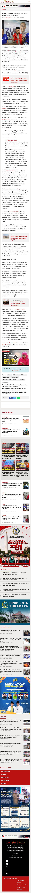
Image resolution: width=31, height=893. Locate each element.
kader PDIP (12, 86)
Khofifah (10, 374)
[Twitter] (14, 398)
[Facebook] (11, 398)
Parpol (3, 504)
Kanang (4, 108)
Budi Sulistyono (14, 377)
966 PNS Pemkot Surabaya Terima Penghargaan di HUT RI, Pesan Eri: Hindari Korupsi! (16, 595)
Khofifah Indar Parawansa (20, 52)
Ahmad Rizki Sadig (20, 309)
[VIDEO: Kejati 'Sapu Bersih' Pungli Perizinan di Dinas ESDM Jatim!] (22, 448)
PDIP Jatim (23, 374)
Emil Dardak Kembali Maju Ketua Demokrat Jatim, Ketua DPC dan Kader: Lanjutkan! (11, 507)
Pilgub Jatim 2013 (14, 189)
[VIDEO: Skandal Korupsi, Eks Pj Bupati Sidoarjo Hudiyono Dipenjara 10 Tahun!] (8, 448)
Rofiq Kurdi (5, 344)
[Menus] (29, 1)
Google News (15, 370)
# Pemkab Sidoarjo (5, 780)
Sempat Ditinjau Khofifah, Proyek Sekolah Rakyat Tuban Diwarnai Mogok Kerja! (19, 238)
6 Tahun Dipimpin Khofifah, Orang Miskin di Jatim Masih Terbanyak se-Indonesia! (19, 80)
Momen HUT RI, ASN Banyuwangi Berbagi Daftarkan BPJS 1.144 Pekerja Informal (16, 590)
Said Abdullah (6, 119)
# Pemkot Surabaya (5, 771)
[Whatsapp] (18, 398)
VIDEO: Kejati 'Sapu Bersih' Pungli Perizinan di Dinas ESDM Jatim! (22, 457)
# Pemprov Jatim (5, 777)
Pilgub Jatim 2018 (14, 211)
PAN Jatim (16, 71)
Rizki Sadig (15, 379)
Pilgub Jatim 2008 (10, 170)
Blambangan (5, 417)
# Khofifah (3, 783)
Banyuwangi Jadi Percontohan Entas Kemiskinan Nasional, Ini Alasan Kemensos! (10, 431)
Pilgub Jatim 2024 (7, 379)
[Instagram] (7, 868)
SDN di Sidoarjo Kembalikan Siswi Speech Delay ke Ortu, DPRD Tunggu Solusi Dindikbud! (12, 518)
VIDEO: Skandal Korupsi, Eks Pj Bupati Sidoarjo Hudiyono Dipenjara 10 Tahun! (8, 457)
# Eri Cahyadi (4, 774)
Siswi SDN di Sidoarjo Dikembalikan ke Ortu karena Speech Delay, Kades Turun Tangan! (16, 584)
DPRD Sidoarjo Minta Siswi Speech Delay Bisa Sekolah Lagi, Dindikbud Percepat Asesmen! (11, 496)
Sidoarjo (4, 493)
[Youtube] (7, 871)
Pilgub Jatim (12, 343)
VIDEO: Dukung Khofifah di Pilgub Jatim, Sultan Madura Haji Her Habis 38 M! (8, 474)
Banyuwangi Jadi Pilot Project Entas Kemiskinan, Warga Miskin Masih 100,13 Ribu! (11, 420)
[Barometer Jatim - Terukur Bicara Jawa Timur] (7, 1)
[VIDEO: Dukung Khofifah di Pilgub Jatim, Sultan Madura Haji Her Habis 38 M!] (8, 465)
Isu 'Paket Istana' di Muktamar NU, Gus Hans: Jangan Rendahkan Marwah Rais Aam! (14, 573)
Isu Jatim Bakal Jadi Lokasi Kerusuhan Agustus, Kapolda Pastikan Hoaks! (18, 303)
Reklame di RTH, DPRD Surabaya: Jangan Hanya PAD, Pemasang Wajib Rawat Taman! (15, 579)
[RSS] (7, 874)
